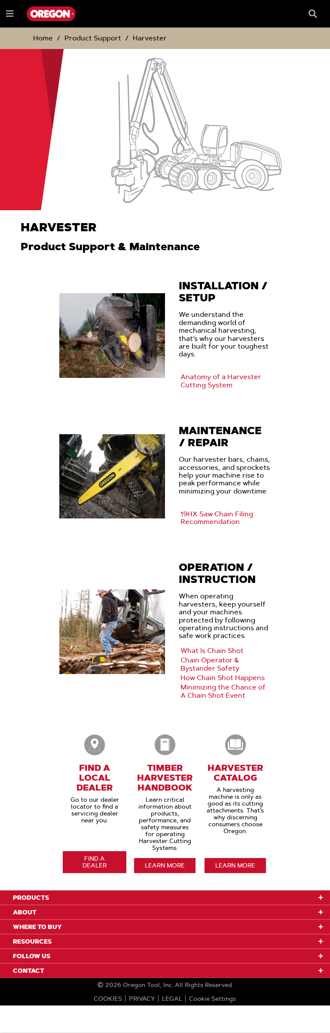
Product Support (92, 38)
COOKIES (108, 998)
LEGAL (172, 998)
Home (43, 38)
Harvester (150, 38)
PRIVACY (142, 998)
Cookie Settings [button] (212, 998)
